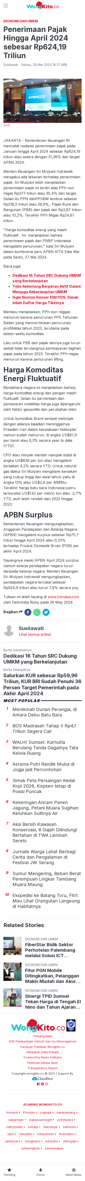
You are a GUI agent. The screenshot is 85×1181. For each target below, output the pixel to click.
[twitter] (46, 612)
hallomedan (14, 1127)
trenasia (12, 1112)
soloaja (33, 1127)
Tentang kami (42, 1036)
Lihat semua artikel (35, 634)
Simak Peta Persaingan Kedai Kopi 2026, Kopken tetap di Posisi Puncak (43, 786)
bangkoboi (32, 1141)
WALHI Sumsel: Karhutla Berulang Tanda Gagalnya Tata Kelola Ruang (45, 747)
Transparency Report (42, 1068)
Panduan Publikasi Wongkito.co (42, 1047)
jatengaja (69, 1141)
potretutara (65, 1120)
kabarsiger (16, 1120)
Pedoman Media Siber (42, 1063)
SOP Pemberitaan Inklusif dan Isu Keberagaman (42, 1041)
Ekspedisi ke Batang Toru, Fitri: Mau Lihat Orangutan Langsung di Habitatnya (46, 901)
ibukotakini (66, 1134)
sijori (10, 1134)
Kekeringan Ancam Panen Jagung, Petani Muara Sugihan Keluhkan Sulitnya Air (45, 808)
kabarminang (66, 1112)
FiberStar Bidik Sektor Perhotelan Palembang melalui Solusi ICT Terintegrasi (50, 950)
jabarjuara (12, 1141)
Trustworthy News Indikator (42, 1057)
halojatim (25, 1134)
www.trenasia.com (63, 596)
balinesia (69, 1127)
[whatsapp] (37, 612)
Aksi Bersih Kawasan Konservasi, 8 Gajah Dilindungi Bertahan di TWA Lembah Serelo (44, 832)
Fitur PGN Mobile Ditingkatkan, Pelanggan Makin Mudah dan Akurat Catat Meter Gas (52, 976)
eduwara (51, 1141)
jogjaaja (45, 1112)
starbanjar (50, 1127)
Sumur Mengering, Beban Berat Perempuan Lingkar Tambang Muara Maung (46, 879)
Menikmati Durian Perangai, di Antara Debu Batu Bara (44, 712)
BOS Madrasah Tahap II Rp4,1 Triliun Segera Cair (44, 728)
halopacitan (45, 1134)
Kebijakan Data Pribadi (42, 1052)
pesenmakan (54, 1148)
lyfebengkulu (31, 1148)
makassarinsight (40, 1120)
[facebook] (28, 612)
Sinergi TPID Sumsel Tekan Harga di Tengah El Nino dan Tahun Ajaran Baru (53, 1001)
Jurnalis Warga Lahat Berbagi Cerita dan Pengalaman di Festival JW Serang (43, 857)
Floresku (29, 1112)
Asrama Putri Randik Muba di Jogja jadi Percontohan (43, 766)
